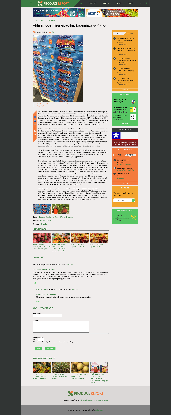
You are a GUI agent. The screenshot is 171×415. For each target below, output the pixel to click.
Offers (118, 155)
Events (130, 3)
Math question (38, 337)
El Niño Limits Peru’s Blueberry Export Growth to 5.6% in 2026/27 (126, 60)
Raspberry (120, 178)
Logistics (42, 217)
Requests (130, 155)
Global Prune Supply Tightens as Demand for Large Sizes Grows (124, 143)
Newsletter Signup (102, 400)
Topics (118, 3)
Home (35, 20)
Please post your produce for (47, 294)
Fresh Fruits (43, 20)
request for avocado (124, 164)
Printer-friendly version (35, 131)
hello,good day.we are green (44, 269)
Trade (57, 217)
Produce (92, 3)
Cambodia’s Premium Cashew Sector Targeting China (125, 70)
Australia (49, 220)
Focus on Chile (125, 130)
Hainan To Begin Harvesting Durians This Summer (60, 376)
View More (125, 183)
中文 (141, 3)
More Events (125, 123)
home (81, 3)
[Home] (53, 3)
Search (147, 3)
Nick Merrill (99, 410)
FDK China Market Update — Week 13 (77, 245)
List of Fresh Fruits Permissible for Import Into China (121, 218)
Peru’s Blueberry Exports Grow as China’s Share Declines (125, 40)
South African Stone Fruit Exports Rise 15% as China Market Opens (42, 246)
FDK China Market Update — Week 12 (96, 245)
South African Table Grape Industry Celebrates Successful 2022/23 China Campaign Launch (99, 378)
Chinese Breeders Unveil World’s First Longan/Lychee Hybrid (79, 376)
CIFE (115, 104)
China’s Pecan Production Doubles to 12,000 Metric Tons (126, 50)
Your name (37, 313)
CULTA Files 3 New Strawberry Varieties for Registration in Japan (125, 80)
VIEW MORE (125, 89)
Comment (37, 320)
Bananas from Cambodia (125, 170)
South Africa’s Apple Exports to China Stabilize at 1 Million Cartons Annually (59, 247)
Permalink (69, 264)
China (42, 220)
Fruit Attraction (119, 120)
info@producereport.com (87, 400)
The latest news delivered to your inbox (123, 194)
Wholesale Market (66, 217)
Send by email (35, 135)
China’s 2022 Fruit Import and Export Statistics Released (39, 376)
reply (35, 283)
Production (50, 217)
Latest (119, 33)
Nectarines (52, 20)
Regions (106, 3)
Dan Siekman (41, 289)
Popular (130, 33)
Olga (52, 32)
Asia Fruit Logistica (120, 112)
